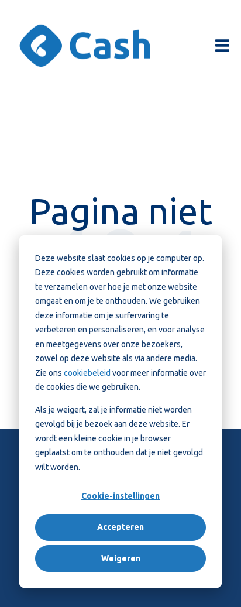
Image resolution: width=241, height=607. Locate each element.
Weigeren (120, 558)
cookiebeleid (88, 373)
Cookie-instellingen (120, 495)
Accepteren (120, 526)
